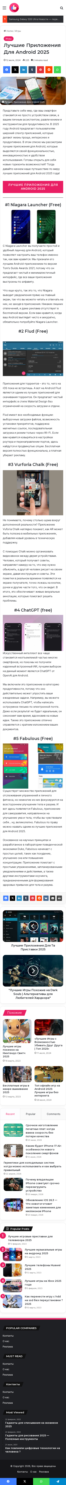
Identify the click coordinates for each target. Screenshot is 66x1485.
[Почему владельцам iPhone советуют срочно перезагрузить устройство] (13, 1184)
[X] (12, 898)
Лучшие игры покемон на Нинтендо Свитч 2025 (14, 1051)
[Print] (59, 898)
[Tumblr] (26, 898)
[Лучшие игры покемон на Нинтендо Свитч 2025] (17, 1031)
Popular (31, 1114)
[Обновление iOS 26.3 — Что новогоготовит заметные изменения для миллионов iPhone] (13, 1205)
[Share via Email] (52, 898)
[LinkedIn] (19, 898)
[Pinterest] (32, 898)
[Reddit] (39, 898)
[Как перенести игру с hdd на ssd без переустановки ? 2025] (12, 1301)
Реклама (8, 1346)
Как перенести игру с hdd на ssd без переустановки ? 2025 (44, 1300)
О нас (6, 1341)
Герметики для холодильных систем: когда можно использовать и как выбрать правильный (32, 1166)
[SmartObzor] (14, 7)
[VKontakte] (46, 898)
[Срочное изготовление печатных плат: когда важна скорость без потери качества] (13, 1130)
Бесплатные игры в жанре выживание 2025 (16, 1089)
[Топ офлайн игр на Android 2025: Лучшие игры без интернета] (48, 1074)
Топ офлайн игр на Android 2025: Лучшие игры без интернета (47, 1090)
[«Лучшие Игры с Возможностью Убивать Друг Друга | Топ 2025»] (48, 1027)
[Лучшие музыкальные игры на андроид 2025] (12, 1254)
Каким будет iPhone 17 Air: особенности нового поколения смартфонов (43, 1149)
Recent (10, 1114)
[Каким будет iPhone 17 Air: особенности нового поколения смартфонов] (13, 1150)
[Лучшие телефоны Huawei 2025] (12, 1270)
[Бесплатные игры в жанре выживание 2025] (17, 1074)
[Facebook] (5, 898)
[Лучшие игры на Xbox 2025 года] (12, 1285)
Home (9, 31)
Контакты (8, 1335)
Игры (18, 31)
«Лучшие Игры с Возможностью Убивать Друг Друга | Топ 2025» (48, 1043)
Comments (53, 1114)
